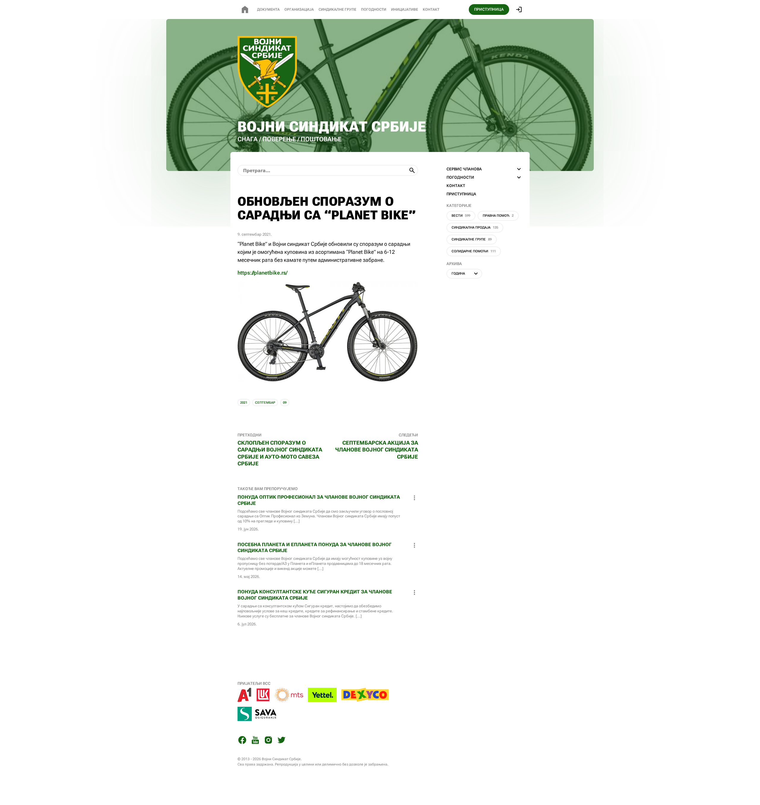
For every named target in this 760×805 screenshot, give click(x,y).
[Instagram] (268, 741)
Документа (268, 9)
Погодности (373, 9)
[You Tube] (255, 741)
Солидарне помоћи (474, 251)
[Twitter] (281, 741)
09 (284, 403)
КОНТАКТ (455, 185)
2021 (243, 403)
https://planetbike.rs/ (262, 273)
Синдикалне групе (472, 239)
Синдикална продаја (475, 227)
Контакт (431, 9)
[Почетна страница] (245, 9)
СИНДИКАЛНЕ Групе (337, 9)
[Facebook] (242, 741)
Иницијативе (404, 9)
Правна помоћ (498, 216)
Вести (461, 216)
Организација (299, 9)
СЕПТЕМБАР (265, 403)
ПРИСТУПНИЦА (489, 9)
